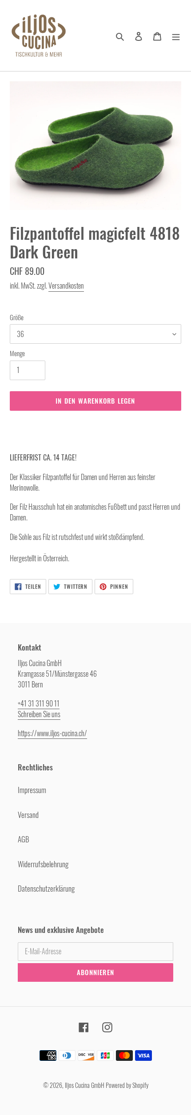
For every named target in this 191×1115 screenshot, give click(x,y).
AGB (23, 839)
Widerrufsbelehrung (43, 863)
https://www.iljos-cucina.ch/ (52, 733)
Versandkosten (66, 285)
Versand (28, 814)
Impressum (32, 789)
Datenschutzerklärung (46, 888)
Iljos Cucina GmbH (84, 1085)
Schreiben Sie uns (39, 714)
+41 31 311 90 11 (39, 703)
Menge (17, 353)
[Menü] (176, 35)
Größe (17, 317)
